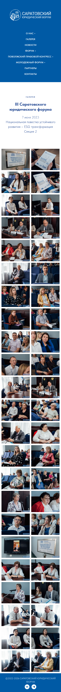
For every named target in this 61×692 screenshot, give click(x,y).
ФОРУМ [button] (29, 50)
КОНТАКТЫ (30, 74)
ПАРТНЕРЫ (31, 68)
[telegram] (34, 686)
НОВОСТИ (30, 45)
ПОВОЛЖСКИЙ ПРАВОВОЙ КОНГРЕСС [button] (29, 56)
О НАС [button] (29, 33)
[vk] (27, 686)
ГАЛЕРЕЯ (30, 39)
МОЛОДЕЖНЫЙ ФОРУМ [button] (29, 62)
